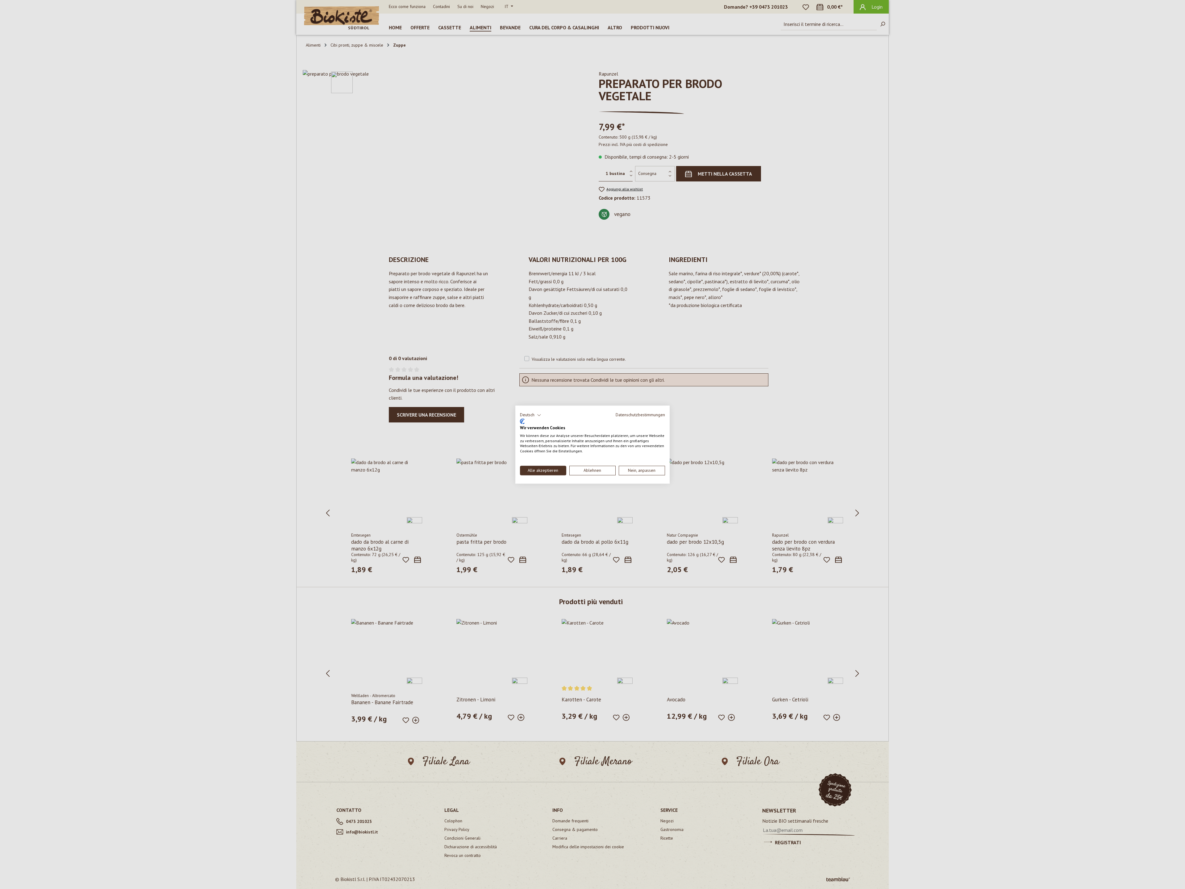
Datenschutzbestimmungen (640, 414)
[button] (530, 415)
